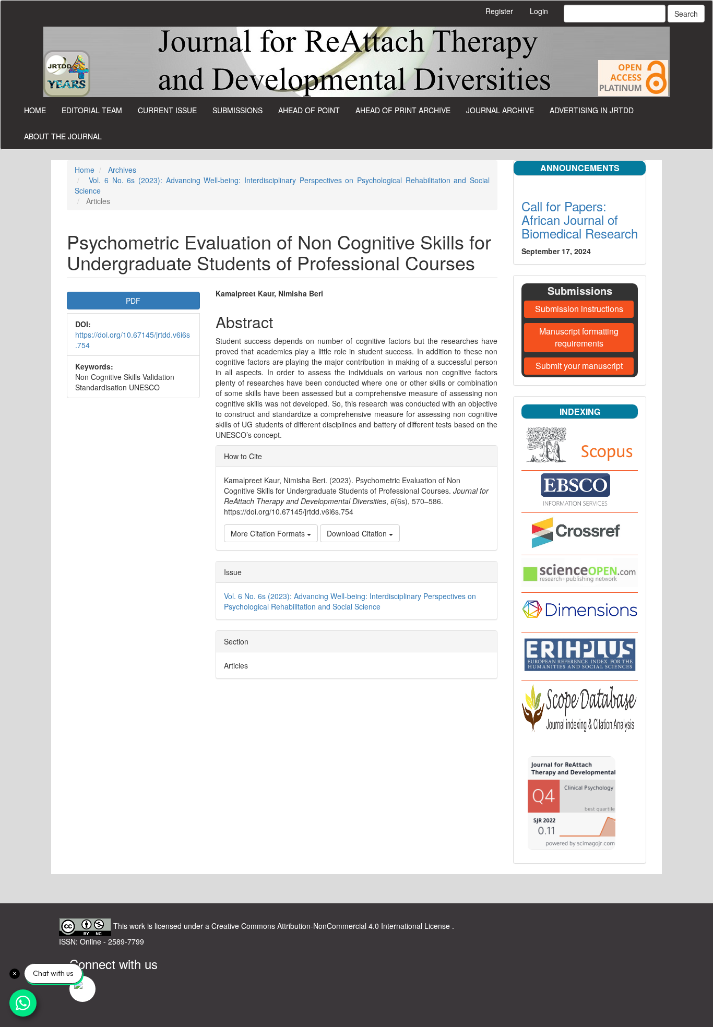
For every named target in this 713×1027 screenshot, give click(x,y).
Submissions (237, 110)
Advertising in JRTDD (592, 110)
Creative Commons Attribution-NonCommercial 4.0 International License (331, 926)
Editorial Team (92, 110)
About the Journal (63, 136)
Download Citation (358, 533)
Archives (122, 169)
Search (686, 13)
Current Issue (167, 110)
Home (35, 110)
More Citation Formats (269, 533)
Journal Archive (500, 110)
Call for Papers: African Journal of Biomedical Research (579, 220)
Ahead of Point (309, 110)
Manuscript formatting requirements (579, 337)
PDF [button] (133, 300)
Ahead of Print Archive (402, 110)
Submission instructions (579, 309)
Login (539, 11)
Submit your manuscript (579, 366)
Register (499, 11)
